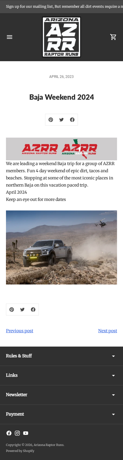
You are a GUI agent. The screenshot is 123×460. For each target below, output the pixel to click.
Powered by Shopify (20, 451)
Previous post (19, 330)
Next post (107, 330)
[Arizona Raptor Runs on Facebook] (9, 433)
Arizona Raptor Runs (49, 445)
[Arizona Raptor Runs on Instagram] (17, 433)
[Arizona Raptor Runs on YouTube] (26, 433)
